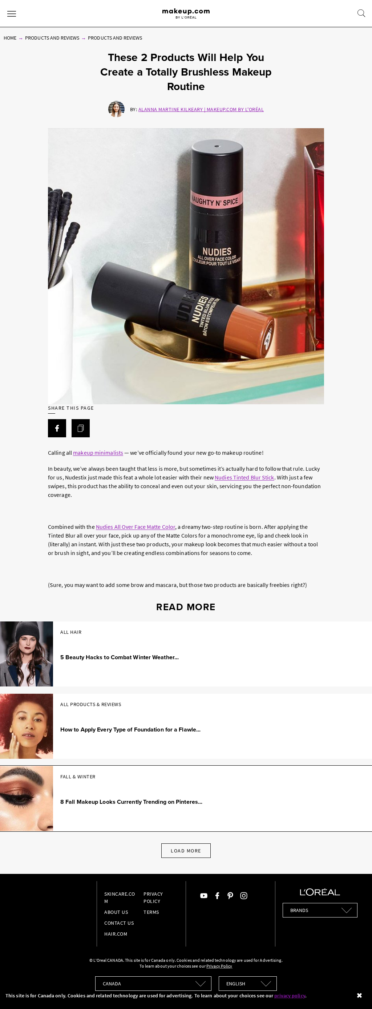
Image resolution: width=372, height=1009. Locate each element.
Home (10, 38)
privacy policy (289, 995)
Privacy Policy (219, 966)
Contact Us (119, 923)
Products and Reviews (52, 38)
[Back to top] (355, 992)
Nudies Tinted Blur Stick (244, 477)
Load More (186, 850)
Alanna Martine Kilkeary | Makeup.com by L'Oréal (201, 109)
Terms (151, 912)
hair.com (115, 934)
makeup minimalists (98, 452)
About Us (116, 912)
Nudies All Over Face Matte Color (135, 526)
